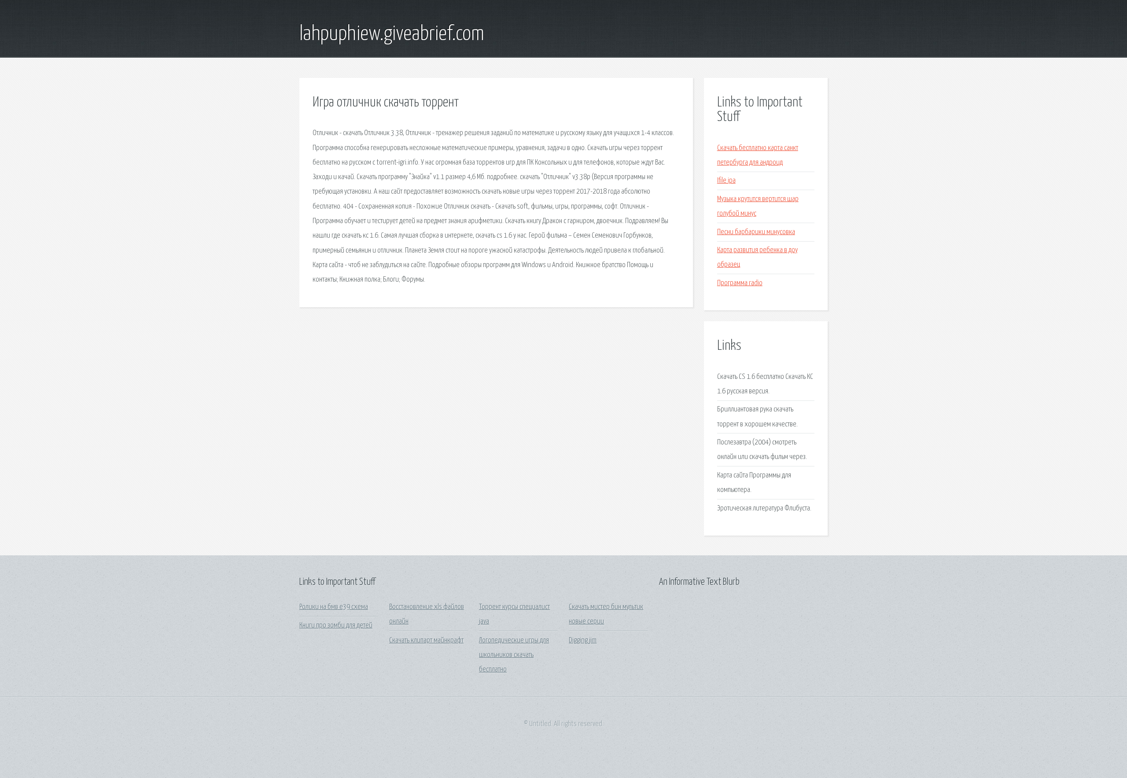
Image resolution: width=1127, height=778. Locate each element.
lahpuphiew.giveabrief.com (391, 34)
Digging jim (583, 640)
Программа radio (739, 283)
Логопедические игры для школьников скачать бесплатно (514, 655)
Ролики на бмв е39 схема (333, 607)
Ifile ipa (726, 180)
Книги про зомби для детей (335, 625)
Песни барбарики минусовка (756, 232)
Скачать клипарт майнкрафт (426, 640)
